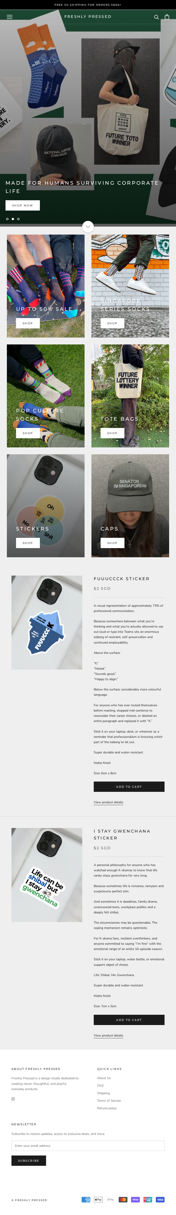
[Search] (156, 16)
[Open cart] (167, 16)
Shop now (22, 205)
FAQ (100, 1085)
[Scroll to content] (88, 226)
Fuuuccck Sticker (122, 578)
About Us (104, 1078)
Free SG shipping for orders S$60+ (88, 4)
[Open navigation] (9, 17)
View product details (108, 802)
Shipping (103, 1093)
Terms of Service (109, 1101)
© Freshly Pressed (29, 1200)
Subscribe (28, 1160)
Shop (28, 323)
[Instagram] (13, 1098)
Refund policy (107, 1108)
